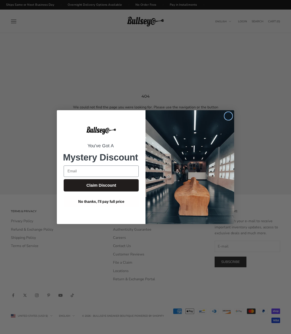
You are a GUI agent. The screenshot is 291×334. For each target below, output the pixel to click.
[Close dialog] (228, 116)
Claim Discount (101, 185)
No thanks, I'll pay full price (101, 202)
